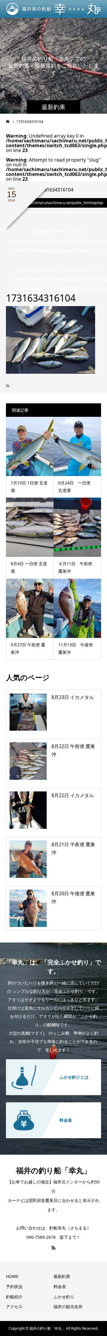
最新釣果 (62, 1276)
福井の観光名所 (68, 1306)
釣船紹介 (14, 1296)
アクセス (14, 1306)
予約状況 (14, 1286)
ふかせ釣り (64, 1296)
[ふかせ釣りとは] (53, 1062)
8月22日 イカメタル (72, 795)
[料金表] (53, 1105)
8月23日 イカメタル (72, 697)
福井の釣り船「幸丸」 (53, 1170)
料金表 (60, 1286)
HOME (12, 1276)
